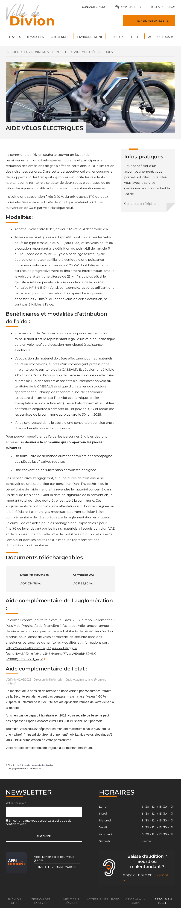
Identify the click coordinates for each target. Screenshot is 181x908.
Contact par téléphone (141, 203)
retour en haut (163, 901)
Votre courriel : (16, 803)
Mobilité (62, 52)
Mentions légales (71, 901)
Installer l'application (57, 867)
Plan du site (14, 901)
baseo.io (37, 768)
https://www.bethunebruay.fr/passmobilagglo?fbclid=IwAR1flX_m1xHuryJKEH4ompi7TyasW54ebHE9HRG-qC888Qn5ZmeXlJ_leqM (52, 653)
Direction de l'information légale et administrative (31, 765)
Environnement (37, 52)
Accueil (13, 52)
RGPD (115, 899)
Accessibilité (97, 899)
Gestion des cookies (41, 901)
